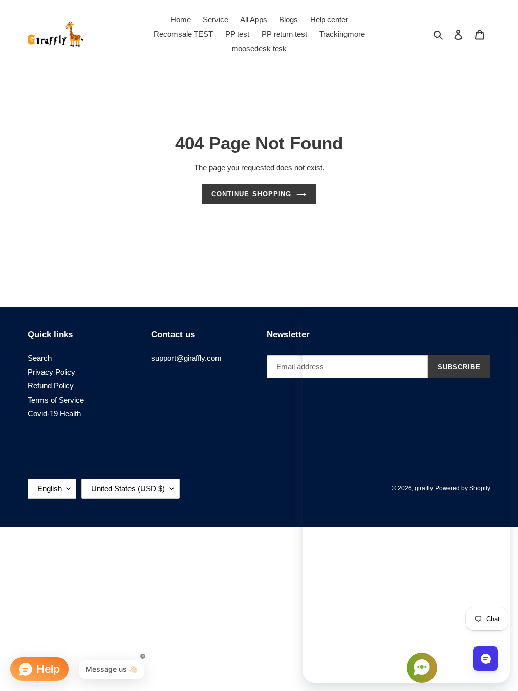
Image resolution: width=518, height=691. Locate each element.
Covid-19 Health (54, 413)
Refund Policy (51, 385)
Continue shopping (251, 194)
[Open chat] (485, 658)
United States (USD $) (128, 488)
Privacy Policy (51, 372)
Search (40, 358)
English (49, 488)
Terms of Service (56, 400)
